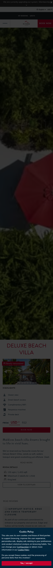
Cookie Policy (23, 550)
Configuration (23, 547)
